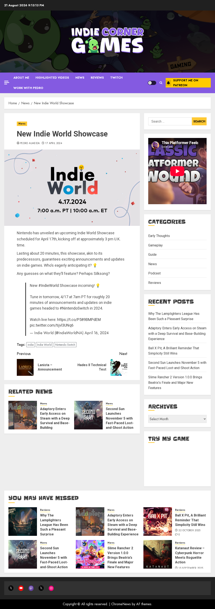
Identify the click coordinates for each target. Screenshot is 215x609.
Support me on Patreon (185, 82)
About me (21, 77)
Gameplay (155, 245)
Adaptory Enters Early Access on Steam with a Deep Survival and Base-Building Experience (177, 333)
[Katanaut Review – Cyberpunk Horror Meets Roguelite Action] (157, 554)
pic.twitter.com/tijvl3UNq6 (51, 325)
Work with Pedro (28, 88)
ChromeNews (121, 604)
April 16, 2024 (97, 333)
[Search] (161, 83)
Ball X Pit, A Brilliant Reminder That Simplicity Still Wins (190, 520)
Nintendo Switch (65, 345)
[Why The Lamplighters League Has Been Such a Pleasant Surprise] (22, 521)
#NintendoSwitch (74, 308)
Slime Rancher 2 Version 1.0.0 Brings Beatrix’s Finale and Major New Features (175, 382)
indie (31, 345)
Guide (152, 255)
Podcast (154, 273)
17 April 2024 (53, 143)
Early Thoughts (159, 236)
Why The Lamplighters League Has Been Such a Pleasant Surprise (54, 524)
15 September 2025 (190, 568)
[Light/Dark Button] (152, 83)
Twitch (116, 77)
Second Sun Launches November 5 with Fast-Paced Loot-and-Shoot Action (120, 418)
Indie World (44, 345)
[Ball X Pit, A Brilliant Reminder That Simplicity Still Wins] (157, 521)
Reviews (97, 77)
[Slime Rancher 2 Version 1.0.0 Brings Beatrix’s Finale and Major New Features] (90, 554)
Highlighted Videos (52, 77)
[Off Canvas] (6, 82)
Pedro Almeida (30, 143)
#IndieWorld (48, 285)
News (79, 77)
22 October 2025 (189, 530)
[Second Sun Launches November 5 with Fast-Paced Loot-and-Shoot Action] (88, 415)
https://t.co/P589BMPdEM (79, 319)
